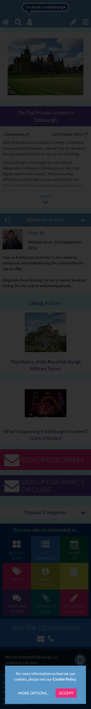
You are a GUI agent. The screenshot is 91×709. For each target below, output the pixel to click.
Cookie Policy (64, 679)
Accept (66, 693)
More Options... (33, 693)
